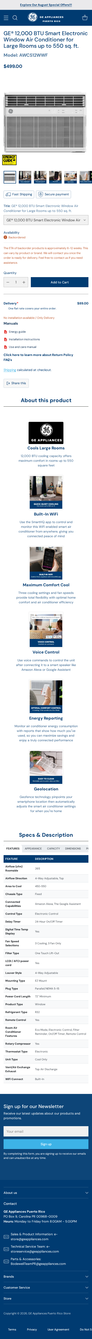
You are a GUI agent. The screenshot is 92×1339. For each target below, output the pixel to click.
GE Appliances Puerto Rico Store (49, 1313)
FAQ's (8, 360)
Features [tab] (12, 848)
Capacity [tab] (53, 848)
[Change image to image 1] (10, 177)
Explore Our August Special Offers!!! (46, 5)
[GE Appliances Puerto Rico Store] (46, 18)
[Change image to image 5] (70, 177)
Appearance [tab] (33, 848)
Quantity (10, 273)
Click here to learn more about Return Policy (38, 355)
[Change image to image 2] (25, 177)
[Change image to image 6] (85, 177)
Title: (41, 208)
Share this (18, 383)
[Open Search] (14, 17)
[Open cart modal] (84, 17)
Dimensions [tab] (73, 848)
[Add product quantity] (24, 282)
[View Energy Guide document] (9, 160)
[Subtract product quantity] (8, 282)
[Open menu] (5, 17)
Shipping (10, 370)
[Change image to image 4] (55, 177)
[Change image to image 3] (40, 177)
